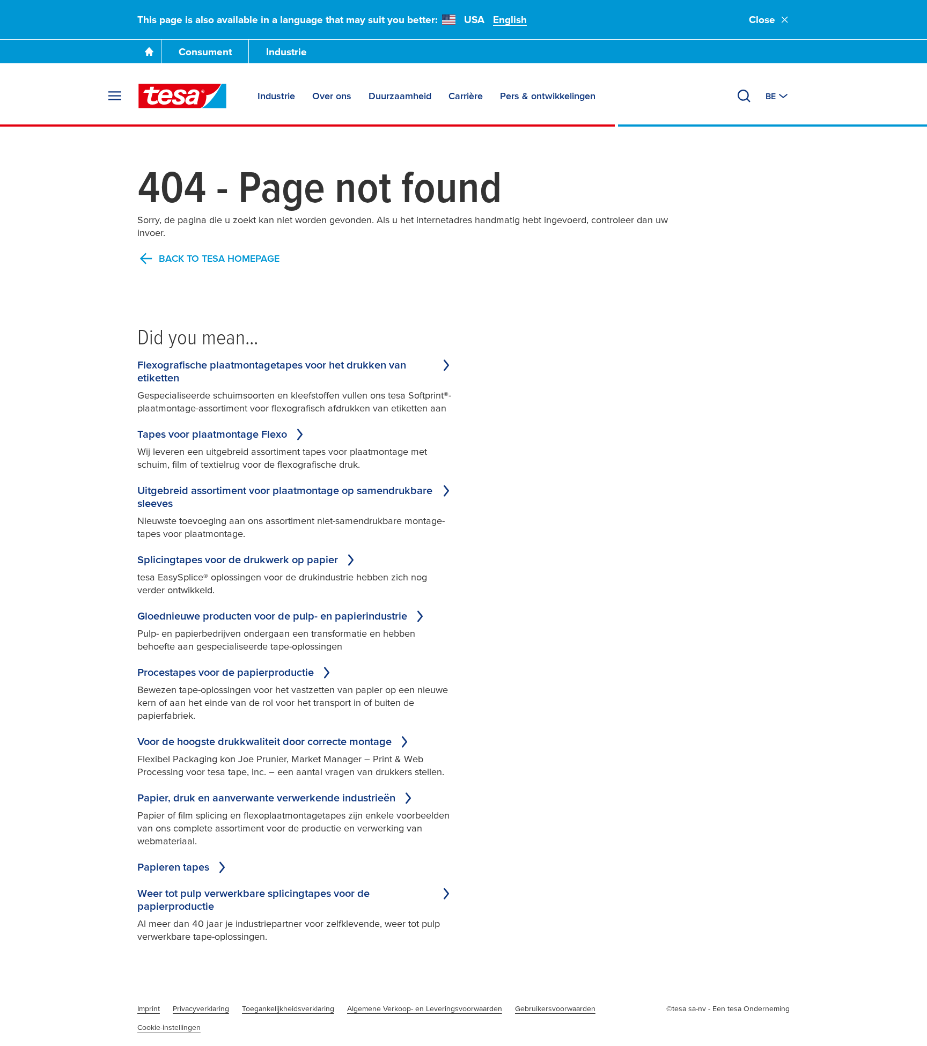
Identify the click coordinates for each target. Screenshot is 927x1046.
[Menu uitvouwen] (115, 96)
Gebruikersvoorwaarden (555, 1008)
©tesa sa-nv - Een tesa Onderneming (728, 1008)
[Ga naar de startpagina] (149, 51)
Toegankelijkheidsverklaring (288, 1008)
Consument (205, 51)
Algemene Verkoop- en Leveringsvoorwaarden (424, 1008)
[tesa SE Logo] (182, 96)
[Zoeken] (744, 96)
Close (762, 19)
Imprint (148, 1008)
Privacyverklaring (201, 1008)
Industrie (286, 51)
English (510, 19)
